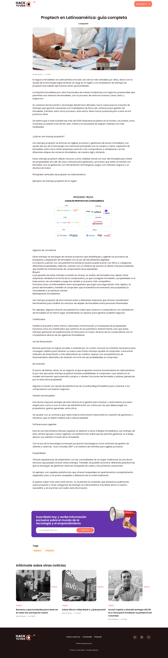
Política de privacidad (84, 643)
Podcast (98, 637)
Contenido (87, 637)
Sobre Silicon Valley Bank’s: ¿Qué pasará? (84, 609)
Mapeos (37, 550)
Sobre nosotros (73, 637)
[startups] (33, 586)
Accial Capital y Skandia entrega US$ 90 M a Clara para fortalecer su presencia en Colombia (130, 612)
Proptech (50, 550)
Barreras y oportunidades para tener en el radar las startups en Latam (37, 611)
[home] (32, 4)
